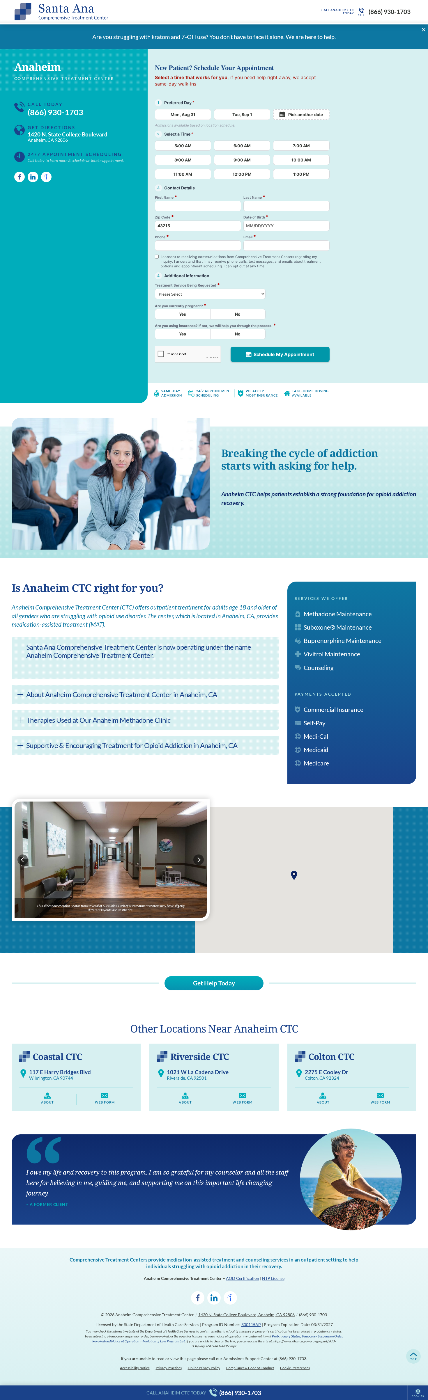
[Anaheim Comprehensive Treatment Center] (102, 11)
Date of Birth (255, 217)
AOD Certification (242, 1278)
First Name (166, 197)
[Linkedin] (33, 177)
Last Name (254, 197)
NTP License (273, 1278)
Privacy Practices (169, 1368)
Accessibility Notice (135, 1368)
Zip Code (164, 217)
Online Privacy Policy (204, 1368)
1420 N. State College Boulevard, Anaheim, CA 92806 (246, 1314)
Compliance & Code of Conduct (250, 1368)
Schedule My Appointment (284, 354)
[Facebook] (19, 177)
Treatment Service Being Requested (187, 285)
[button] (294, 875)
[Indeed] (46, 177)
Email (249, 236)
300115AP (251, 1324)
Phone (162, 236)
